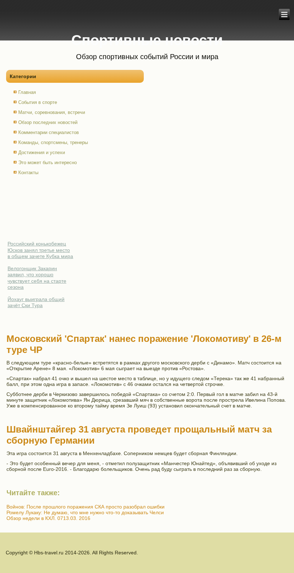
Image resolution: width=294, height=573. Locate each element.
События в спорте (37, 102)
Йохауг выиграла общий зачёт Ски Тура (36, 302)
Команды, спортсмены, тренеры (53, 142)
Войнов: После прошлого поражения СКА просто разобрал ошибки (85, 507)
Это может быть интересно (47, 162)
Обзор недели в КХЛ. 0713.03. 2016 (48, 518)
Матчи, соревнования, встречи (51, 112)
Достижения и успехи (41, 152)
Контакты (28, 172)
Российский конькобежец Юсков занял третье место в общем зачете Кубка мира (40, 250)
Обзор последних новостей (47, 122)
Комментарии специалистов (48, 132)
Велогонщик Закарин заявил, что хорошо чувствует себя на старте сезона (37, 278)
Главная (27, 92)
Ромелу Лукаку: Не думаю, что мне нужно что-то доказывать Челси (85, 512)
